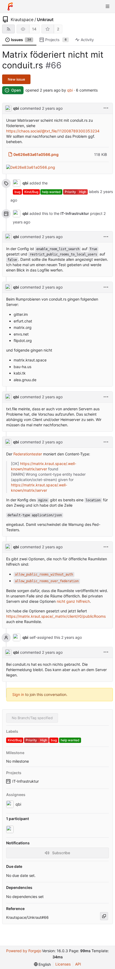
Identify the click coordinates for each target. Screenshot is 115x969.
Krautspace (22, 19)
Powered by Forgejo (23, 950)
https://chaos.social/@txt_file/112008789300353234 (52, 131)
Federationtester (27, 454)
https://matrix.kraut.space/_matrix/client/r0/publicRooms (56, 616)
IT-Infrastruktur (25, 781)
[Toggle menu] (107, 6)
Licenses (63, 964)
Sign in (18, 694)
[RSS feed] (8, 29)
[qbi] (10, 829)
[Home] (10, 6)
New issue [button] (16, 79)
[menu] (106, 108)
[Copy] (104, 916)
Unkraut (45, 19)
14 (34, 29)
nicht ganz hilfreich (73, 601)
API (78, 964)
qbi (70, 90)
